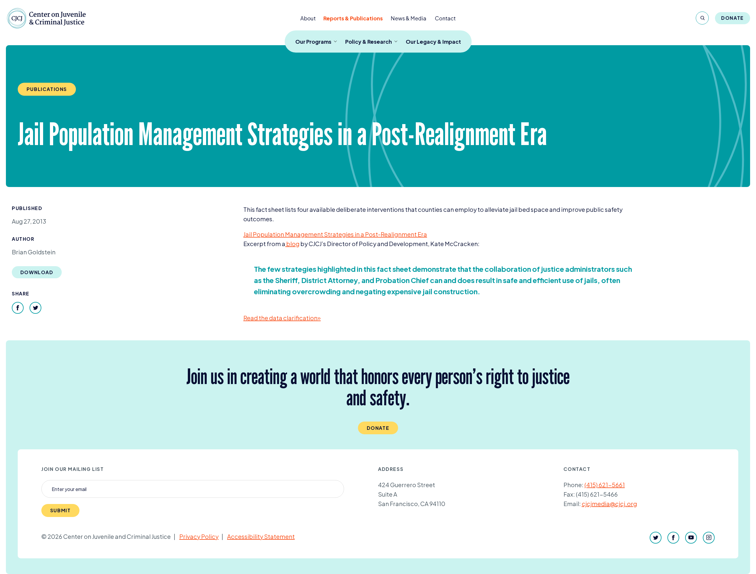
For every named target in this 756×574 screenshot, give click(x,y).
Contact (445, 18)
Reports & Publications (353, 18)
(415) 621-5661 (604, 484)
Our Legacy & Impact (433, 41)
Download (36, 272)
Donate (732, 18)
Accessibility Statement (261, 536)
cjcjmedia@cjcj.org (609, 503)
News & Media (408, 18)
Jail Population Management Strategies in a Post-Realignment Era (335, 234)
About (308, 18)
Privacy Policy (199, 536)
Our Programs (313, 41)
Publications (47, 89)
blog (292, 243)
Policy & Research (368, 41)
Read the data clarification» (282, 317)
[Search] (702, 18)
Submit (60, 510)
